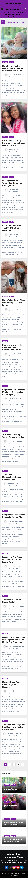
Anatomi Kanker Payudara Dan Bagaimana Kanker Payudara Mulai (13, 726)
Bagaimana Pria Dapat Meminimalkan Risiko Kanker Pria (12, 559)
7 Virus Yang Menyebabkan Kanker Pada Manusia (11, 476)
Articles (5, 62)
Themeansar (14, 875)
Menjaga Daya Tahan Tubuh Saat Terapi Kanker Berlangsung (13, 183)
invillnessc (11, 75)
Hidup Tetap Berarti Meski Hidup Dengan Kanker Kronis (13, 302)
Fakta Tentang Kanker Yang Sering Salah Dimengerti (12, 227)
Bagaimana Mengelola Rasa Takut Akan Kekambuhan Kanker (12, 347)
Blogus (23, 873)
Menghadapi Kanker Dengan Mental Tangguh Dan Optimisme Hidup (13, 68)
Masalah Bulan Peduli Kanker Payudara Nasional (12, 684)
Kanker (12, 62)
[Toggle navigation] (2, 9)
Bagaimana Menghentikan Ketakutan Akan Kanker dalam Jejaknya (13, 392)
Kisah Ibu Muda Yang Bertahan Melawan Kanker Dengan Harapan (13, 142)
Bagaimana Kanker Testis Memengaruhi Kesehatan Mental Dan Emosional (13, 639)
